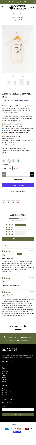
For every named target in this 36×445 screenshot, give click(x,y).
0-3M (4, 168)
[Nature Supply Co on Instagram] (7, 362)
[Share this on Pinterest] (13, 202)
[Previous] (13, 76)
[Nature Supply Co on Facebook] (5, 362)
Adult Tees (5, 371)
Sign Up (18, 415)
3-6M (10, 168)
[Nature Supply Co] (18, 7)
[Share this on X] (3, 202)
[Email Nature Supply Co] (3, 362)
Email (4, 406)
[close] (34, 2)
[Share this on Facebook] (8, 202)
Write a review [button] (18, 239)
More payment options (18, 191)
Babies (3, 375)
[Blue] (18, 161)
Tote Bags (4, 379)
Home (13, 17)
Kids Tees (4, 373)
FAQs (3, 389)
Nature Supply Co (20, 425)
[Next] (23, 76)
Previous (16, 14)
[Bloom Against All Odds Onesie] (18, 49)
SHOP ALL (21, 17)
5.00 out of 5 (23, 218)
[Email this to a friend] (18, 202)
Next (21, 14)
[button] (10, 225)
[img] (6, 251)
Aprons (4, 381)
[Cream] (9, 161)
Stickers (4, 377)
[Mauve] (4, 161)
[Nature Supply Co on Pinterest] (9, 362)
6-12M (16, 168)
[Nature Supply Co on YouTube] (11, 362)
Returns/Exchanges (7, 391)
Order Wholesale (6, 393)
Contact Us (5, 395)
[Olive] (13, 161)
